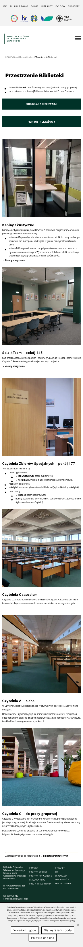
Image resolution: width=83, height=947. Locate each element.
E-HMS (35, 6)
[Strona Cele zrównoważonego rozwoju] (14, 18)
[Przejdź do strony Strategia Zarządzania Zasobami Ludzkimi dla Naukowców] (24, 18)
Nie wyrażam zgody (58, 930)
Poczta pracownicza (40, 884)
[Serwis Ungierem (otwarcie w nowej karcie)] (46, 18)
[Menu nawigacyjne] (78, 38)
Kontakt (33, 868)
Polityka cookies (38, 872)
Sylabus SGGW (19, 6)
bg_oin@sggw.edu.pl (19, 899)
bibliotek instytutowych (55, 855)
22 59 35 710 (12, 896)
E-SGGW (60, 6)
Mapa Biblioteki (18, 87)
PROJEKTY (74, 6)
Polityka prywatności (40, 876)
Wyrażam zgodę (25, 930)
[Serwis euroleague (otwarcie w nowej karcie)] (34, 18)
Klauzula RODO (37, 880)
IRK (5, 6)
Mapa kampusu (63, 884)
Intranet (47, 6)
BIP (56, 872)
